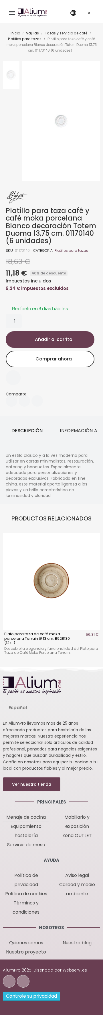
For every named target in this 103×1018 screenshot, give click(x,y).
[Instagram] (23, 981)
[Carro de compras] (84, 13)
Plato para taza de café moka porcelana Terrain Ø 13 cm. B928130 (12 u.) (37, 638)
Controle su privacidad (31, 996)
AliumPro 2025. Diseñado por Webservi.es (45, 970)
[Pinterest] (37, 401)
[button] (50, 13)
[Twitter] (24, 401)
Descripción (27, 430)
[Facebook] (11, 401)
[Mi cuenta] (63, 13)
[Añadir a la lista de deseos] (13, 377)
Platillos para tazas (71, 250)
